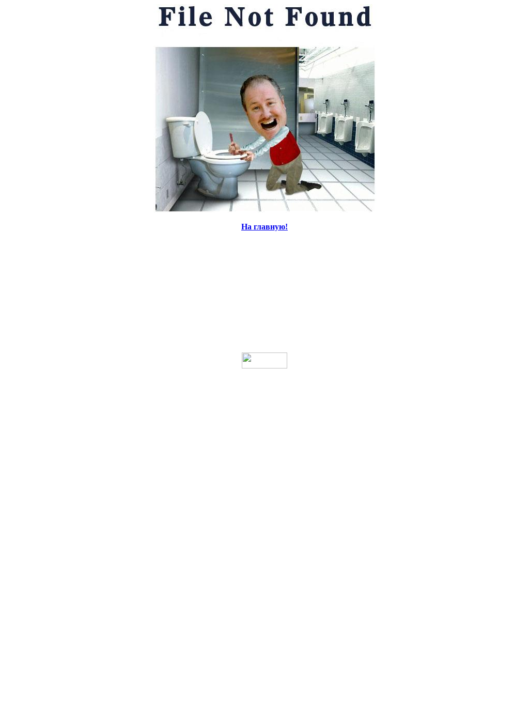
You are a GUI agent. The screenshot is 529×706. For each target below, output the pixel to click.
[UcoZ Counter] (264, 365)
